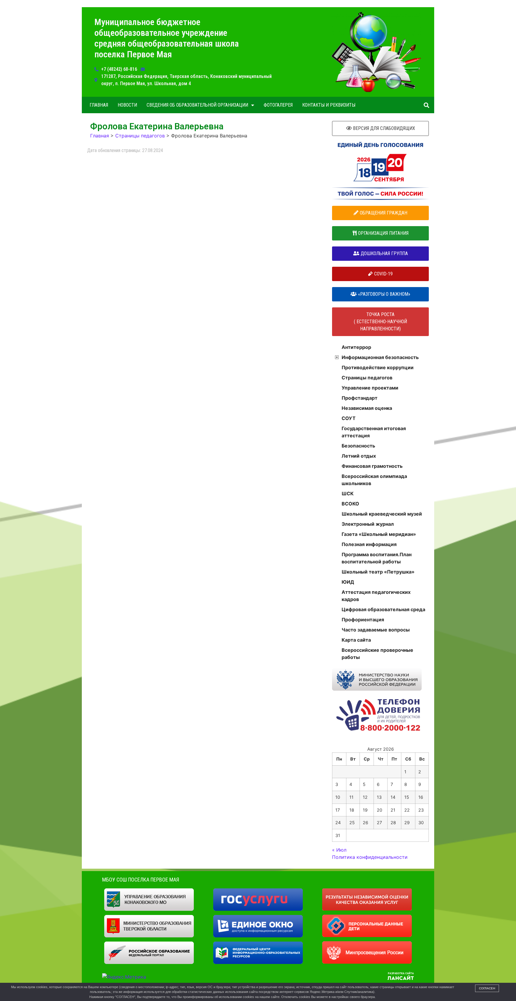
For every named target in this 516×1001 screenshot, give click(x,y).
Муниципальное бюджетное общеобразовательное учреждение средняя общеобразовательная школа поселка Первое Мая (166, 38)
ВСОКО (350, 504)
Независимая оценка (367, 408)
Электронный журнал (368, 524)
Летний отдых (359, 456)
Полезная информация (369, 544)
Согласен (487, 988)
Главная (99, 105)
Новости (127, 105)
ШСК (348, 493)
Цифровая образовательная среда (383, 609)
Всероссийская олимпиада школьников (374, 479)
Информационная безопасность (380, 357)
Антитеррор (356, 347)
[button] (426, 105)
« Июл (339, 850)
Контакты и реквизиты (328, 105)
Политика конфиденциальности (370, 857)
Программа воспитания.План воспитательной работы (376, 558)
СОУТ (349, 418)
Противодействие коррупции (378, 367)
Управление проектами (370, 388)
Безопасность (358, 446)
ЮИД (348, 582)
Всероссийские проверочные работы (377, 653)
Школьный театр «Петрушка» (378, 572)
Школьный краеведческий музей (382, 514)
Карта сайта (356, 640)
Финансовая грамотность (372, 466)
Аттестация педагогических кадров (376, 595)
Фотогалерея (278, 105)
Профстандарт (359, 398)
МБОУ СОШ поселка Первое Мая (140, 879)
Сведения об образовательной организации (197, 105)
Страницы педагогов (367, 378)
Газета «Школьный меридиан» (379, 534)
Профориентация (363, 620)
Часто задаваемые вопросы (376, 630)
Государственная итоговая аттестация (374, 432)
